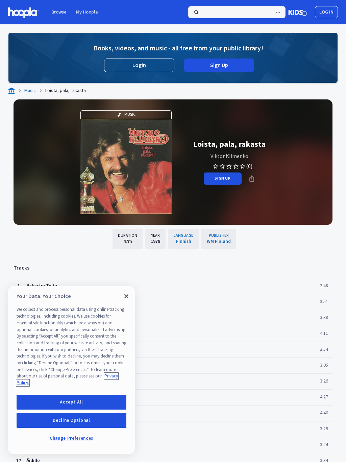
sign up (222, 178)
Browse (59, 12)
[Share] (251, 178)
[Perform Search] (237, 12)
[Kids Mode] (298, 12)
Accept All (71, 402)
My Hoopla (87, 12)
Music (30, 90)
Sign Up (219, 65)
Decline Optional (71, 420)
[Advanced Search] (278, 12)
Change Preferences (71, 438)
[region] (71, 370)
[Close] (126, 296)
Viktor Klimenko (229, 156)
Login (139, 65)
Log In (326, 12)
